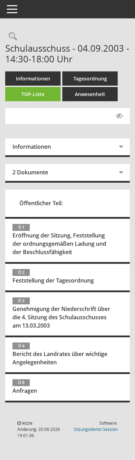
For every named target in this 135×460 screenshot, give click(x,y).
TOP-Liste (32, 94)
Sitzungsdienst (96, 429)
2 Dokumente (30, 172)
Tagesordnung (90, 78)
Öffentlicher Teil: (41, 203)
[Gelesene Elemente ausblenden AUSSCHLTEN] (119, 116)
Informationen (33, 78)
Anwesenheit (90, 94)
